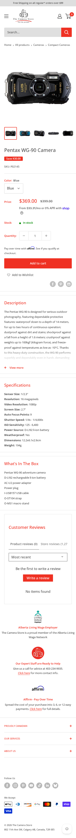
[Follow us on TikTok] (39, 785)
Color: (11, 180)
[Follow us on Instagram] (15, 785)
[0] (68, 16)
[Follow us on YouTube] (31, 785)
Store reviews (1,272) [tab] (55, 544)
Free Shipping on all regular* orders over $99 (38, 2)
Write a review (38, 578)
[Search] (66, 32)
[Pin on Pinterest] (61, 284)
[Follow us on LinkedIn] (47, 785)
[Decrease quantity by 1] (23, 235)
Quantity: (10, 236)
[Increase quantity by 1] (46, 235)
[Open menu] (6, 16)
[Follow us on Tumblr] (55, 785)
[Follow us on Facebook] (7, 785)
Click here (24, 673)
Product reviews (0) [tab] (23, 544)
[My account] (60, 16)
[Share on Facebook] (53, 284)
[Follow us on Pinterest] (23, 785)
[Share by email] (69, 284)
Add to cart (38, 263)
